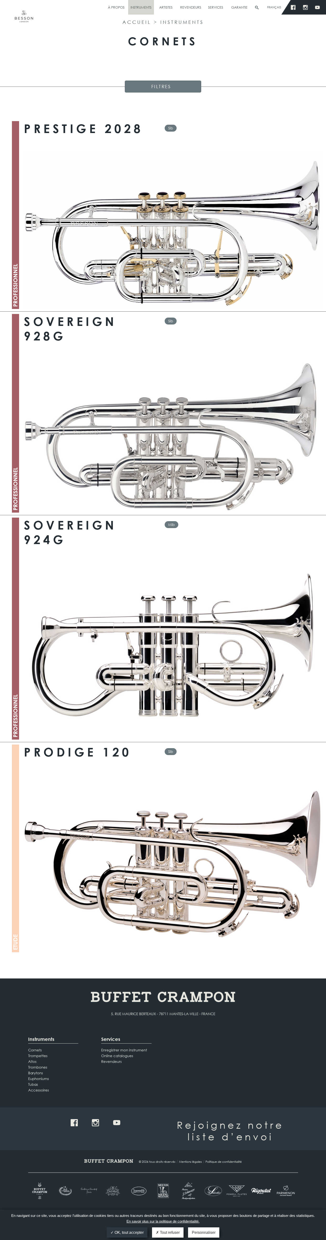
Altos (32, 1061)
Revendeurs (190, 7)
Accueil (136, 22)
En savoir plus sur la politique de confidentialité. (163, 1221)
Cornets (35, 1050)
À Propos (116, 7)
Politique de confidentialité (223, 1162)
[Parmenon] (285, 1190)
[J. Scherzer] (187, 1190)
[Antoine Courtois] (89, 1191)
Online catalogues (117, 1055)
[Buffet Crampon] (40, 1191)
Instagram (306, 7)
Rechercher (257, 8)
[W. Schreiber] (212, 1191)
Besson (24, 18)
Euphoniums (38, 1078)
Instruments (141, 7)
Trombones (37, 1067)
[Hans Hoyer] (114, 1191)
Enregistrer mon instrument (124, 1050)
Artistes (166, 7)
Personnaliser (204, 1232)
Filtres (161, 86)
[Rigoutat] (261, 1190)
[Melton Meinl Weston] (163, 1190)
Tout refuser (169, 1232)
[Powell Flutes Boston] (236, 1190)
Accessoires (38, 1090)
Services (215, 7)
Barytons (35, 1072)
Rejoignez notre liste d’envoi (230, 1130)
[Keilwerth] (138, 1191)
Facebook (294, 7)
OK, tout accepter (129, 1232)
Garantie (239, 7)
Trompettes (37, 1055)
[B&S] (65, 1191)
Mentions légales (190, 1162)
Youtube (318, 7)
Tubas (33, 1084)
